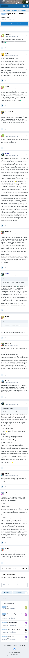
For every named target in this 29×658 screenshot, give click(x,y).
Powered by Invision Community (14, 655)
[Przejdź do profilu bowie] (2, 135)
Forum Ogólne (12, 19)
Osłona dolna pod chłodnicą (13, 629)
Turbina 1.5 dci (10, 636)
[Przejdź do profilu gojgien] (2, 154)
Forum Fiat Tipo (21, 645)
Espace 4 (9, 606)
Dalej (23, 29)
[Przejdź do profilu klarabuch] (2, 232)
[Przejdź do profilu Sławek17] (2, 35)
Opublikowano (11, 36)
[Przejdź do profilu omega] (26, 637)
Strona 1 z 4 (16, 29)
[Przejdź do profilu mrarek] (2, 549)
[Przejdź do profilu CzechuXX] (26, 630)
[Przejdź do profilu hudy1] (2, 54)
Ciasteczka (17, 652)
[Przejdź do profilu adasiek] (26, 614)
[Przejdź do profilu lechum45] (26, 607)
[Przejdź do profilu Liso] (2, 493)
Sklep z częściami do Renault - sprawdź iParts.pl (14, 10)
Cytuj (6, 47)
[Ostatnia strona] (27, 29)
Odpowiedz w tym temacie (14, 23)
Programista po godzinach (10, 645)
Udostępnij (7, 592)
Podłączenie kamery (12, 622)
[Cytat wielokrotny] (2, 48)
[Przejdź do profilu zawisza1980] (2, 112)
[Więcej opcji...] (26, 35)
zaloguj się (20, 577)
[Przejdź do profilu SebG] (26, 623)
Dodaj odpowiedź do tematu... (11, 584)
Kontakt (11, 652)
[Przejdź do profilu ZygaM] (2, 381)
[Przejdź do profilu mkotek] (2, 474)
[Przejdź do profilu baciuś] (2, 317)
